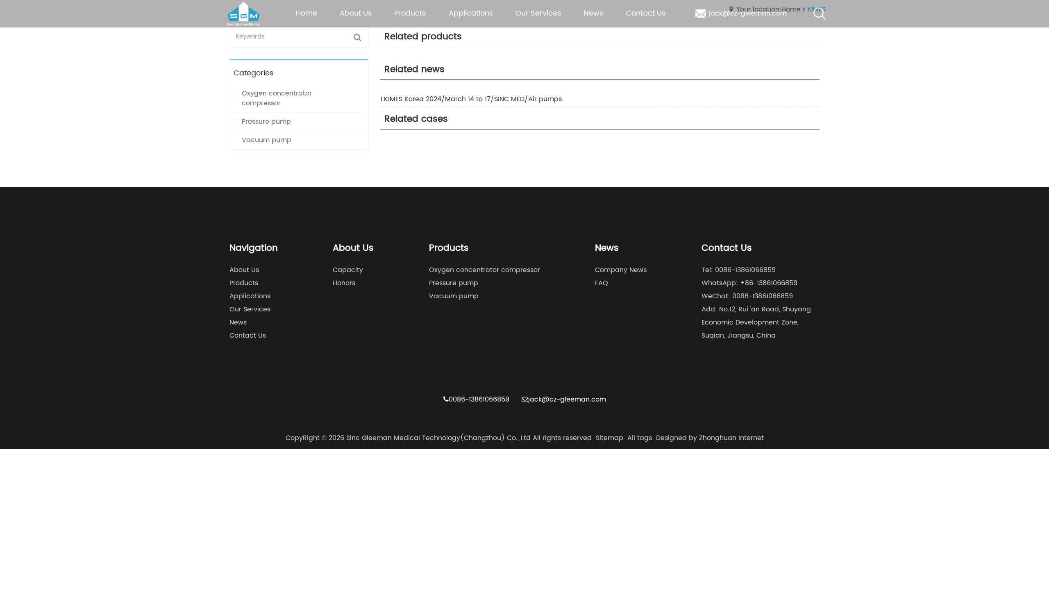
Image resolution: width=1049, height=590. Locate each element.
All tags (639, 438)
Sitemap (609, 438)
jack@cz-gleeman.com (567, 399)
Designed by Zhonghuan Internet (710, 438)
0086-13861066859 (479, 399)
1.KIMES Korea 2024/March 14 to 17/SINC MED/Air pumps (471, 99)
